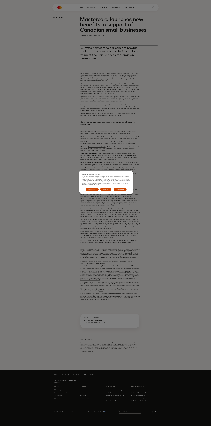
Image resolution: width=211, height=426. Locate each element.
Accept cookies (92, 189)
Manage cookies (120, 189)
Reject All (105, 189)
